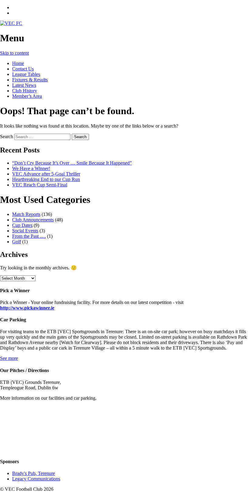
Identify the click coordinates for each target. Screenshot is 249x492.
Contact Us (23, 68)
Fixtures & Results (30, 79)
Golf (16, 241)
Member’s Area (27, 96)
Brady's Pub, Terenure (33, 473)
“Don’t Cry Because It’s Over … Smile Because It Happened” (72, 163)
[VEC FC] (11, 23)
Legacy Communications (36, 478)
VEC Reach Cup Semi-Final (39, 184)
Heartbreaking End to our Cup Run (46, 179)
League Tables (26, 74)
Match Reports (26, 214)
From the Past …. (29, 236)
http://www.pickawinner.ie (27, 307)
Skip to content (14, 53)
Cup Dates (22, 225)
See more (9, 358)
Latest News (24, 85)
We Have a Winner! (31, 168)
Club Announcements (33, 219)
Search (6, 136)
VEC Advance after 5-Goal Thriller (46, 173)
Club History (24, 90)
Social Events (25, 230)
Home (18, 63)
